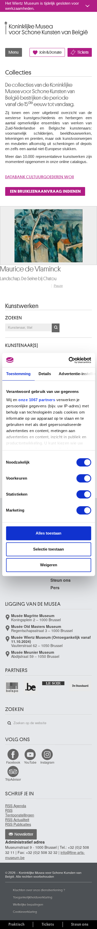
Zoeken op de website (9, 723)
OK (55, 328)
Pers (54, 588)
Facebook (13, 762)
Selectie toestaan (48, 549)
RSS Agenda (15, 805)
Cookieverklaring (25, 911)
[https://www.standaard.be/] (80, 686)
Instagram (47, 762)
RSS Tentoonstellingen (19, 812)
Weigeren (48, 565)
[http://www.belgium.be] (31, 687)
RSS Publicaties (18, 824)
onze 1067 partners (36, 400)
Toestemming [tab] (18, 373)
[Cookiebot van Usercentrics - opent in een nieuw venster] (69, 360)
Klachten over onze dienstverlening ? (39, 889)
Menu (14, 52)
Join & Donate (50, 52)
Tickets (82, 52)
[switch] (83, 478)
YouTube (30, 762)
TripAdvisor (13, 779)
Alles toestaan (48, 533)
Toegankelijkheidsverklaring (32, 897)
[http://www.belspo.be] (12, 687)
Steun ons (60, 580)
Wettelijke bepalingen (28, 904)
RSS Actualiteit (17, 819)
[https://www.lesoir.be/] (53, 683)
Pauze (58, 286)
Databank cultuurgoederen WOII (39, 177)
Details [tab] (44, 373)
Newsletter (23, 834)
